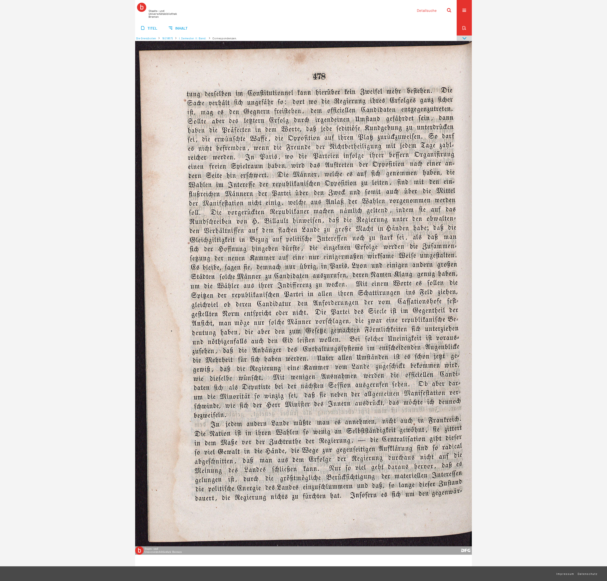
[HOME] (157, 10)
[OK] (449, 10)
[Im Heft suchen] (464, 28)
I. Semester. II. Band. (193, 38)
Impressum (565, 573)
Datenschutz (588, 573)
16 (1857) (167, 38)
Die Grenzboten (146, 38)
